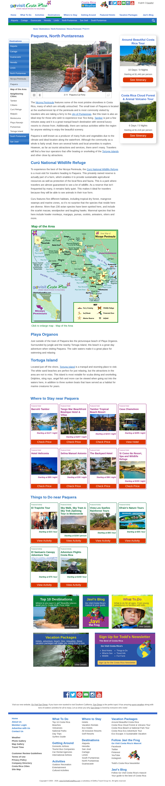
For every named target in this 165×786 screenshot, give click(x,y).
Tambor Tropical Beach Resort (99, 410)
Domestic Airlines (60, 746)
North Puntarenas (69, 20)
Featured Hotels (107, 15)
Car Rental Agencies (62, 752)
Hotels (85, 722)
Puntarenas (15, 127)
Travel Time (18, 747)
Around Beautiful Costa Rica (125, 722)
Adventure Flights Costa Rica (71, 553)
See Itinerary (138, 79)
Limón (56, 20)
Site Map (16, 769)
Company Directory (22, 763)
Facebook (116, 746)
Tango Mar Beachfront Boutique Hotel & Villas (73, 412)
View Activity (44, 540)
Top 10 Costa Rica (61, 722)
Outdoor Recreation (61, 764)
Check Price (44, 441)
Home (13, 15)
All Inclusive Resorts (91, 731)
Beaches (56, 725)
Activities (39, 15)
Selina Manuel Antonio (73, 453)
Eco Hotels (87, 728)
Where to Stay (70, 15)
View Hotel (132, 441)
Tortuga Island (16, 131)
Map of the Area (18, 89)
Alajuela (14, 20)
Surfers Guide (59, 736)
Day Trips (56, 734)
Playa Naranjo (16, 122)
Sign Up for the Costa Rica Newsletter (117, 662)
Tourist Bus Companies (63, 749)
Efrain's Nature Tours (131, 508)
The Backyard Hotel (101, 453)
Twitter (114, 749)
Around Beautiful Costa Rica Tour (138, 41)
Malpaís (13, 114)
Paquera (14, 84)
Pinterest (115, 752)
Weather (16, 737)
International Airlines (62, 755)
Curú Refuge (16, 109)
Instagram (116, 758)
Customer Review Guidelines (27, 753)
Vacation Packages (128, 15)
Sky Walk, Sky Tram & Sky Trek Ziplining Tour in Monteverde (73, 511)
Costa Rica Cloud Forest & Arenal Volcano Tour (138, 97)
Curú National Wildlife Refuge (102, 169)
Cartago (24, 20)
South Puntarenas (98, 20)
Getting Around (88, 15)
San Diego (97, 705)
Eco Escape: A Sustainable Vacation (128, 734)
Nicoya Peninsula (18, 79)
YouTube (115, 755)
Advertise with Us (21, 728)
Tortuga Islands (110, 151)
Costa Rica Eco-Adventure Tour (126, 731)
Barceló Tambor (40, 409)
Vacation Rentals (90, 725)
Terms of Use (18, 757)
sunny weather (138, 705)
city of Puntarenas (81, 114)
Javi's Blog (148, 15)
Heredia (47, 20)
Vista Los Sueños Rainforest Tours (100, 509)
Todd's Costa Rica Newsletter (125, 763)
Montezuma (15, 118)
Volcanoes (57, 728)
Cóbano (13, 105)
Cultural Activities (60, 770)
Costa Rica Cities (21, 766)
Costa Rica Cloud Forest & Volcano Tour (130, 725)
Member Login (19, 725)
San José (84, 20)
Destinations (54, 15)
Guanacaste (36, 20)
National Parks (59, 731)
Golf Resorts (88, 734)
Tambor (13, 101)
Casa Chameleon (129, 409)
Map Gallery (18, 744)
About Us (17, 722)
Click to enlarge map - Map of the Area (52, 325)
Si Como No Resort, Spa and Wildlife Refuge (130, 456)
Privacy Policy (19, 760)
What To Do (25, 15)
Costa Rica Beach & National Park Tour (130, 728)
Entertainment (59, 767)
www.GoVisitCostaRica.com (69, 781)
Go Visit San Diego (39, 705)
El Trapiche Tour (40, 508)
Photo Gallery (19, 741)
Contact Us (17, 731)
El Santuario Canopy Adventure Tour (43, 553)
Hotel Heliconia (40, 453)
